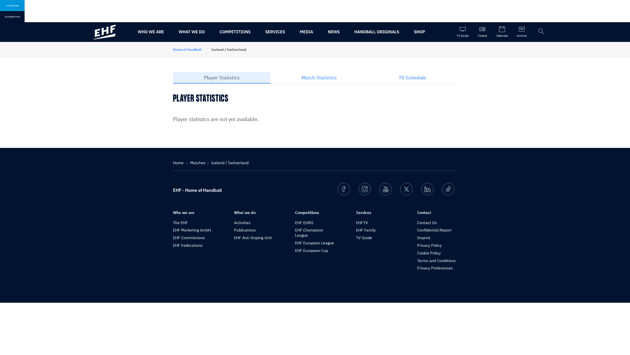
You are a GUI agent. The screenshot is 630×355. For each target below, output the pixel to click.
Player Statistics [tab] (222, 77)
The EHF (180, 222)
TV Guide (364, 237)
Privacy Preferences (435, 268)
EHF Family (366, 230)
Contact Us (427, 222)
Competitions (235, 32)
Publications (245, 230)
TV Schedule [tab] (412, 77)
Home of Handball (187, 49)
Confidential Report (434, 230)
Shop (419, 32)
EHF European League (314, 242)
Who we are (151, 32)
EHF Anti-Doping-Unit (253, 237)
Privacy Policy (429, 245)
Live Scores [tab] (12, 5)
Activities (242, 222)
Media (306, 32)
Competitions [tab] (12, 16)
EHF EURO (304, 222)
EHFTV (362, 222)
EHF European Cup (311, 250)
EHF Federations (188, 245)
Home (179, 162)
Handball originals (376, 32)
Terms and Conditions (436, 260)
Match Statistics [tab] (319, 77)
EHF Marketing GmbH (192, 230)
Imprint (423, 237)
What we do (192, 32)
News (334, 32)
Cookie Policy (429, 252)
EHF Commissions (189, 237)
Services (275, 32)
